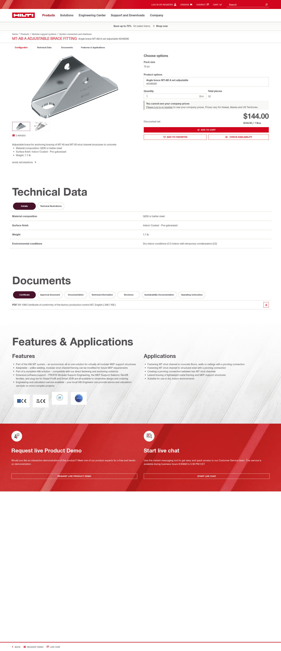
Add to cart (208, 129)
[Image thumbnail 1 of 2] (21, 126)
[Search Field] (266, 4)
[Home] (23, 15)
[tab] (21, 47)
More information (22, 162)
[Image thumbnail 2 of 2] (41, 126)
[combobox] (248, 4)
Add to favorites (177, 137)
